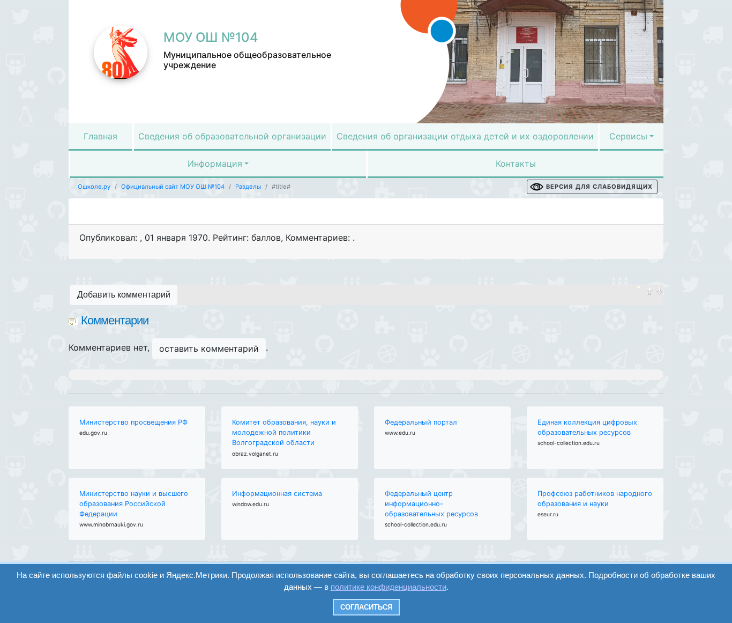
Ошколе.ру (94, 186)
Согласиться (366, 607)
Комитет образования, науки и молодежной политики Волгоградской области (284, 432)
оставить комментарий (209, 348)
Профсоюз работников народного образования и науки (594, 499)
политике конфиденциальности (388, 586)
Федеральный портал (421, 422)
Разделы (248, 186)
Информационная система (277, 494)
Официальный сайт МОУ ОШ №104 (173, 186)
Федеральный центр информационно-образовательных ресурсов (431, 504)
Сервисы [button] (628, 136)
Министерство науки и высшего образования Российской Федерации (133, 504)
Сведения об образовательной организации (232, 136)
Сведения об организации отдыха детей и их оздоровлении (465, 136)
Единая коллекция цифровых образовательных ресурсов (587, 427)
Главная (100, 136)
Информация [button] (215, 163)
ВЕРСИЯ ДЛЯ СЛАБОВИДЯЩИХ (599, 186)
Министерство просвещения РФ (133, 422)
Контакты (516, 163)
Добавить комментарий (123, 294)
